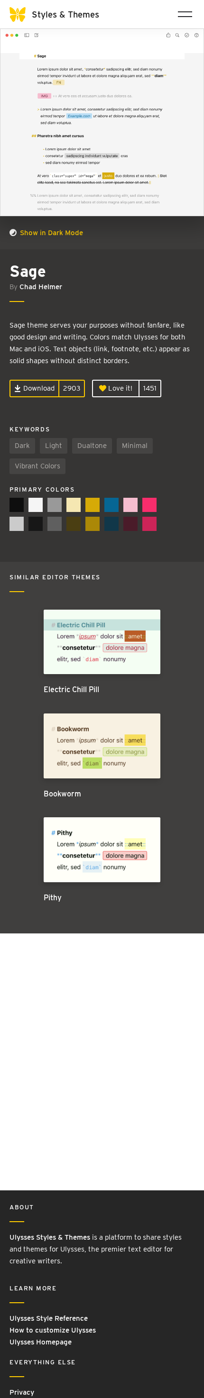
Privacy (21, 1392)
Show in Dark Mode (50, 232)
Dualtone (92, 445)
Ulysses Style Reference (48, 1318)
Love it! (119, 388)
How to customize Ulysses (52, 1330)
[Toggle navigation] (185, 14)
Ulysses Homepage (40, 1342)
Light (53, 445)
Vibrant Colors (37, 466)
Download (38, 388)
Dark (22, 445)
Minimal (135, 445)
